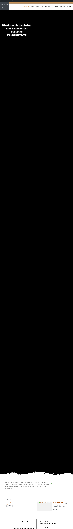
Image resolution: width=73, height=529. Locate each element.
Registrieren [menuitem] (9, 0)
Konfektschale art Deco (58, 502)
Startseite (26, 6)
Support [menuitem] (2, 7)
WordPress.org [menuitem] (3, 2)
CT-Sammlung (35, 6)
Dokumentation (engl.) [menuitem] (5, 4)
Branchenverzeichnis (60, 6)
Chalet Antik (8, 502)
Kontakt (69, 6)
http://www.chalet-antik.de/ (11, 504)
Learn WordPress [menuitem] (4, 5)
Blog (42, 6)
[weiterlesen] (65, 511)
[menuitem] (1, 1)
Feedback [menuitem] (2, 8)
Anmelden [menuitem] (4, 0)
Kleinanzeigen (48, 6)
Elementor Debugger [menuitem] (17, 0)
